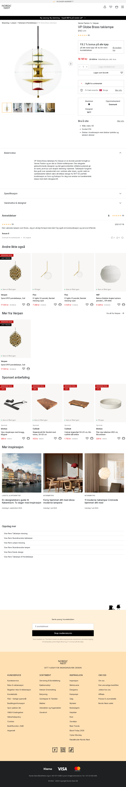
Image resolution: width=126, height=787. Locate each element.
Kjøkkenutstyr (45, 685)
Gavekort (43, 712)
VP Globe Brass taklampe (47, 23)
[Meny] (123, 7)
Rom (71, 717)
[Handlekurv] (117, 7)
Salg (71, 699)
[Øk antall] (86, 66)
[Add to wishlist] (24, 304)
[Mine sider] (105, 7)
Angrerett (11, 730)
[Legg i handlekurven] (28, 304)
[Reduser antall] (79, 66)
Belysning (5, 23)
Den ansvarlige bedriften (108, 685)
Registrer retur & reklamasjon (19, 690)
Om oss (101, 681)
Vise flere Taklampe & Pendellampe (18, 557)
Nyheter (73, 703)
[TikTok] (71, 749)
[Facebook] (55, 749)
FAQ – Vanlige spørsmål (16, 699)
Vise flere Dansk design (13, 552)
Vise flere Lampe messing (14, 543)
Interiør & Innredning (47, 690)
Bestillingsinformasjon (16, 703)
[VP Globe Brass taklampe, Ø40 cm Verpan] (37, 63)
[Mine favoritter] (111, 7)
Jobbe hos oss (104, 690)
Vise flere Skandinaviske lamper (17, 547)
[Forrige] (4, 63)
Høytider (73, 712)
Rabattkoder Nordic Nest (80, 740)
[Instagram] (63, 749)
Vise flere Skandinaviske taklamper (18, 538)
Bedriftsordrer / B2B (15, 726)
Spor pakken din (14, 708)
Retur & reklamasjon (15, 685)
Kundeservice (13, 681)
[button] (84, 35)
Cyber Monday (76, 735)
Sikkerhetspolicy (14, 717)
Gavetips (73, 721)
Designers (74, 690)
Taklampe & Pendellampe (27, 23)
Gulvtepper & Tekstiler (48, 699)
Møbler (42, 703)
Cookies (10, 721)
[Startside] (6, 7)
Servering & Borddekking (49, 681)
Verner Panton (84, 23)
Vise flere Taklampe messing (15, 533)
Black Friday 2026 (77, 730)
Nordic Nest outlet (105, 703)
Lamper (13, 23)
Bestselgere (74, 708)
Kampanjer (74, 694)
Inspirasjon (74, 681)
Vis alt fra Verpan (113, 313)
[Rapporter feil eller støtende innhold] (122, 238)
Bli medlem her (117, 49)
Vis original (27, 238)
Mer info (118, 90)
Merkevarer (74, 685)
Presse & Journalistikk (107, 699)
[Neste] (70, 63)
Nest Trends (75, 726)
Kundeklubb (12, 694)
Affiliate (101, 694)
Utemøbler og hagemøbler (50, 708)
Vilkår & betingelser (15, 712)
